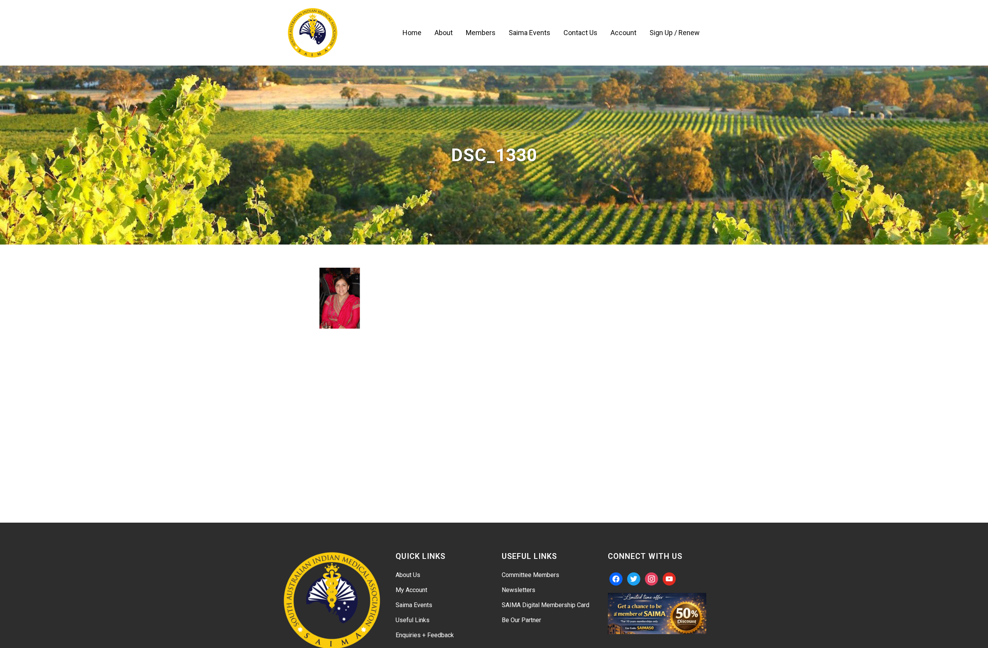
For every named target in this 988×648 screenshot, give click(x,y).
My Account (411, 590)
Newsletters (518, 590)
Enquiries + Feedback (425, 635)
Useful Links (413, 620)
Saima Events (414, 605)
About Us (408, 575)
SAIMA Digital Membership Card (545, 605)
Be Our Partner (521, 620)
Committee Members (530, 575)
